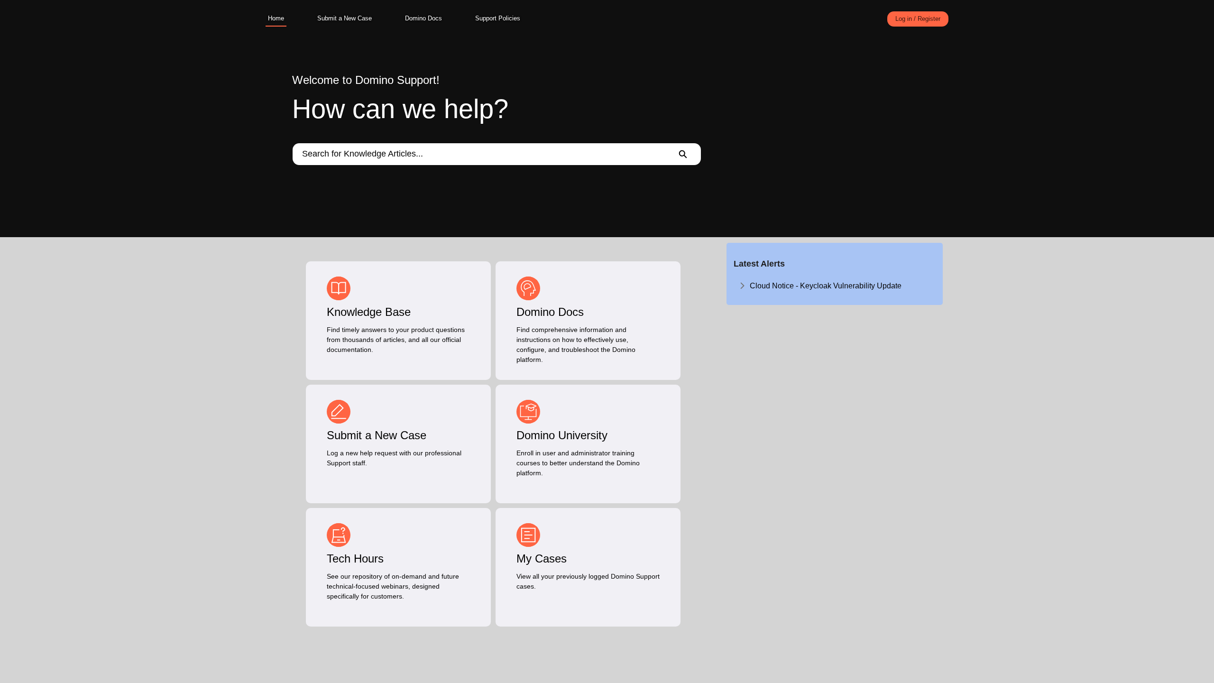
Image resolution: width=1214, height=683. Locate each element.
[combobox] (479, 154)
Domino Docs (423, 18)
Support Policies (497, 18)
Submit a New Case (344, 18)
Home (276, 18)
